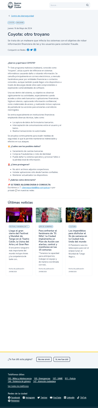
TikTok (83, 397)
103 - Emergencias (42, 378)
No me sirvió (44, 359)
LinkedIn (70, 397)
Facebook (15, 397)
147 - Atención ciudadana (44, 381)
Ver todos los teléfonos (18, 386)
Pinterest (15, 400)
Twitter (44, 397)
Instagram (30, 397)
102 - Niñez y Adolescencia (20, 378)
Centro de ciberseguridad (22, 15)
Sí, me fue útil (61, 359)
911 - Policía (70, 378)
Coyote (11, 22)
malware (20, 22)
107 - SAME (58, 378)
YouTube (57, 397)
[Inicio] (14, 5)
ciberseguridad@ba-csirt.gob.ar (36, 187)
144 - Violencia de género (19, 381)
